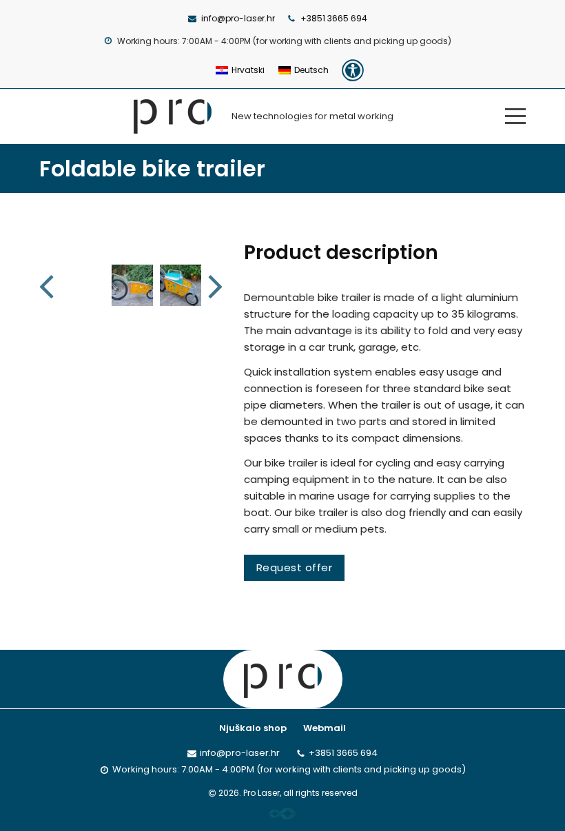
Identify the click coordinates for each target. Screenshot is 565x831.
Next (216, 285)
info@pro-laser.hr (238, 18)
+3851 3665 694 (333, 18)
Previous (47, 285)
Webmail (324, 728)
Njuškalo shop (253, 728)
